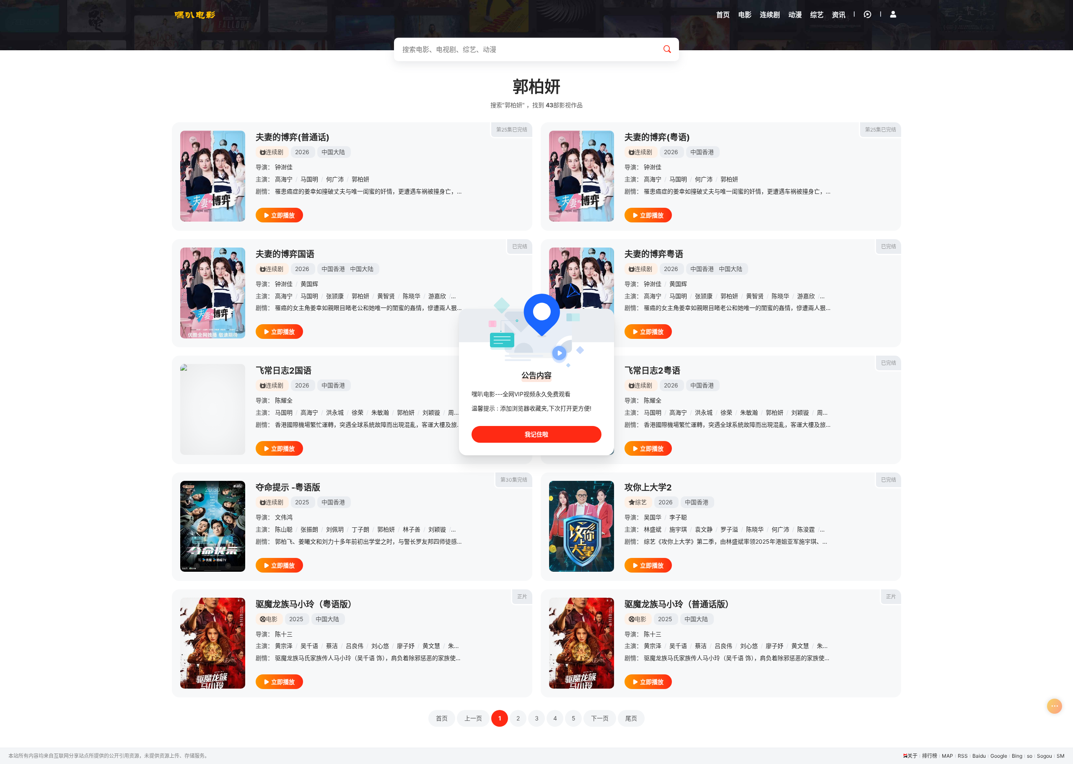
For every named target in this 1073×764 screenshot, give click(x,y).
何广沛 (335, 179)
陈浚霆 (806, 529)
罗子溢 (729, 529)
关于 (912, 756)
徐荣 (357, 412)
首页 (442, 718)
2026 (302, 151)
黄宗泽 (284, 645)
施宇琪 (678, 529)
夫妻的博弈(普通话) (292, 137)
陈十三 (284, 634)
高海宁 (284, 179)
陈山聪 (284, 529)
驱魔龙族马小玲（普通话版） (679, 604)
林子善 (411, 529)
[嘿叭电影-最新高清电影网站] (195, 14)
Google (998, 756)
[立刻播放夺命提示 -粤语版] (212, 526)
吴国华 (652, 517)
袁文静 (704, 529)
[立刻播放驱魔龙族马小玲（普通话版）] (581, 643)
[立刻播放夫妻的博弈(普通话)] (212, 176)
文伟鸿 (284, 517)
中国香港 (702, 151)
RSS (963, 756)
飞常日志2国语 (283, 371)
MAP (947, 756)
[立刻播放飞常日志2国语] (212, 409)
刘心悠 (380, 645)
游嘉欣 (437, 295)
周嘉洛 (457, 412)
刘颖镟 (431, 412)
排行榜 (929, 756)
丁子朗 (360, 529)
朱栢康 (457, 645)
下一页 (600, 718)
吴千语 (309, 645)
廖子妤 (406, 645)
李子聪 (678, 517)
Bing (1017, 756)
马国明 (309, 179)
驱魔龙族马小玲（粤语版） (306, 604)
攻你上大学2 (648, 488)
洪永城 (335, 412)
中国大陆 (333, 151)
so (1029, 756)
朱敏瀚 (380, 412)
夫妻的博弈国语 (285, 254)
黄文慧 (431, 645)
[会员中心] (893, 14)
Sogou (1044, 756)
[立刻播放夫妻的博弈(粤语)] (581, 176)
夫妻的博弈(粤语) (657, 137)
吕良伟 (354, 645)
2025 (302, 502)
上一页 (473, 718)
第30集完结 (513, 480)
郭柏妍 (360, 179)
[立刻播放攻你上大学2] (581, 526)
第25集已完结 (511, 129)
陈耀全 (284, 400)
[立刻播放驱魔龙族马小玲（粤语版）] (212, 643)
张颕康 (335, 295)
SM (1061, 756)
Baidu (979, 756)
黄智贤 (386, 295)
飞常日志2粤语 (652, 371)
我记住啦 (536, 434)
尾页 (631, 718)
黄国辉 (309, 283)
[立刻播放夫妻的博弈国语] (212, 293)
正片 (522, 597)
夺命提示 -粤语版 (288, 488)
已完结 (519, 246)
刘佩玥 (335, 529)
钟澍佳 (284, 166)
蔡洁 (332, 645)
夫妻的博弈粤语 (654, 254)
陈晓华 (411, 295)
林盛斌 (652, 529)
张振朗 (309, 529)
